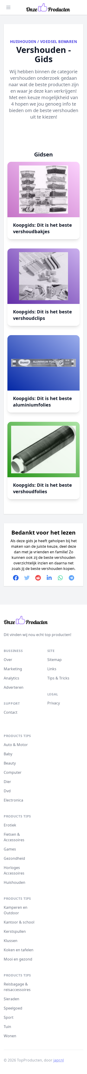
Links (51, 668)
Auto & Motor (16, 744)
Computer (13, 772)
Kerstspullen (15, 931)
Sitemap (54, 659)
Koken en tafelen (18, 949)
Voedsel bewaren (58, 41)
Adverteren (13, 687)
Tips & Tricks (58, 678)
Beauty (10, 763)
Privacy (53, 703)
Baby (8, 753)
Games (10, 849)
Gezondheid (14, 858)
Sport (8, 1017)
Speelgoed (13, 1008)
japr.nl (58, 1060)
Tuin (7, 1026)
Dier (7, 781)
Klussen (10, 940)
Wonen (10, 1035)
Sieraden (11, 998)
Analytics (11, 678)
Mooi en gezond (18, 959)
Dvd (7, 790)
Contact (10, 712)
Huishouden (23, 41)
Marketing (13, 668)
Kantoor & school (19, 922)
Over (8, 659)
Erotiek (10, 825)
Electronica (13, 800)
